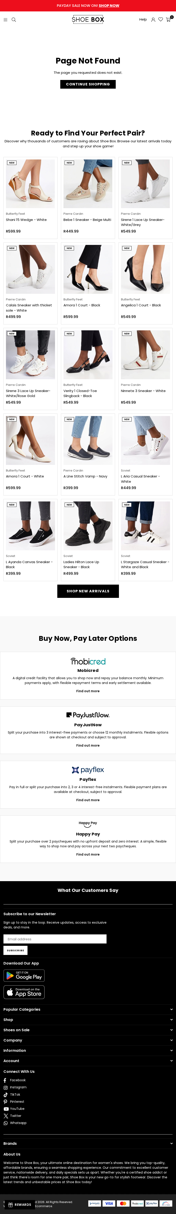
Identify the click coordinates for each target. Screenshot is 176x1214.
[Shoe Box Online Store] (88, 19)
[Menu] (5, 19)
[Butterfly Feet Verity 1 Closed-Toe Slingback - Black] (88, 354)
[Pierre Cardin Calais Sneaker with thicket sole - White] (30, 269)
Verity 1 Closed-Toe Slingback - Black (80, 393)
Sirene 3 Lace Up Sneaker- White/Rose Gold (28, 393)
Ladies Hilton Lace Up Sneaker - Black (81, 564)
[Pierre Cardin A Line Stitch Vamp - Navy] (88, 440)
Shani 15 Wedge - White (26, 219)
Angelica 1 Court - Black (141, 305)
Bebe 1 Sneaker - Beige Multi (87, 219)
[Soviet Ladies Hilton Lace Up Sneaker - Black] (88, 525)
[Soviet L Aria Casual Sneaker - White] (145, 440)
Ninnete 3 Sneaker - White (143, 390)
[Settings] (153, 19)
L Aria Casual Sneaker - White (140, 479)
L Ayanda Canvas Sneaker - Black (29, 564)
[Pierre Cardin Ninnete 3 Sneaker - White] (145, 354)
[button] (168, 19)
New (11, 162)
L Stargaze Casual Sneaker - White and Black (145, 564)
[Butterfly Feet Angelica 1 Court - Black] (145, 269)
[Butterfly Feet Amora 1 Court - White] (30, 440)
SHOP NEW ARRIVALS (88, 591)
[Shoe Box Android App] (24, 978)
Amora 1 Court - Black (81, 305)
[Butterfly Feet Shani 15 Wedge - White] (30, 183)
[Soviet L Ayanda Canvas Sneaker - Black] (30, 525)
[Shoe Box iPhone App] (24, 995)
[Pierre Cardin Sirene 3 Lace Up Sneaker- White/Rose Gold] (30, 354)
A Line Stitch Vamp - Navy (85, 476)
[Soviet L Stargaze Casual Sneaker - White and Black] (145, 525)
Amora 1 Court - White (25, 476)
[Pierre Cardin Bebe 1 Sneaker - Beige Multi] (88, 183)
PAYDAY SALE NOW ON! (88, 5)
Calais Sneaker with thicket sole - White (29, 308)
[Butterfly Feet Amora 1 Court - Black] (88, 269)
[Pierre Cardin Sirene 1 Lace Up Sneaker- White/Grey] (145, 183)
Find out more (88, 691)
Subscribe (15, 950)
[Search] (14, 19)
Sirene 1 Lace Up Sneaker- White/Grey (143, 222)
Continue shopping (88, 84)
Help (143, 19)
